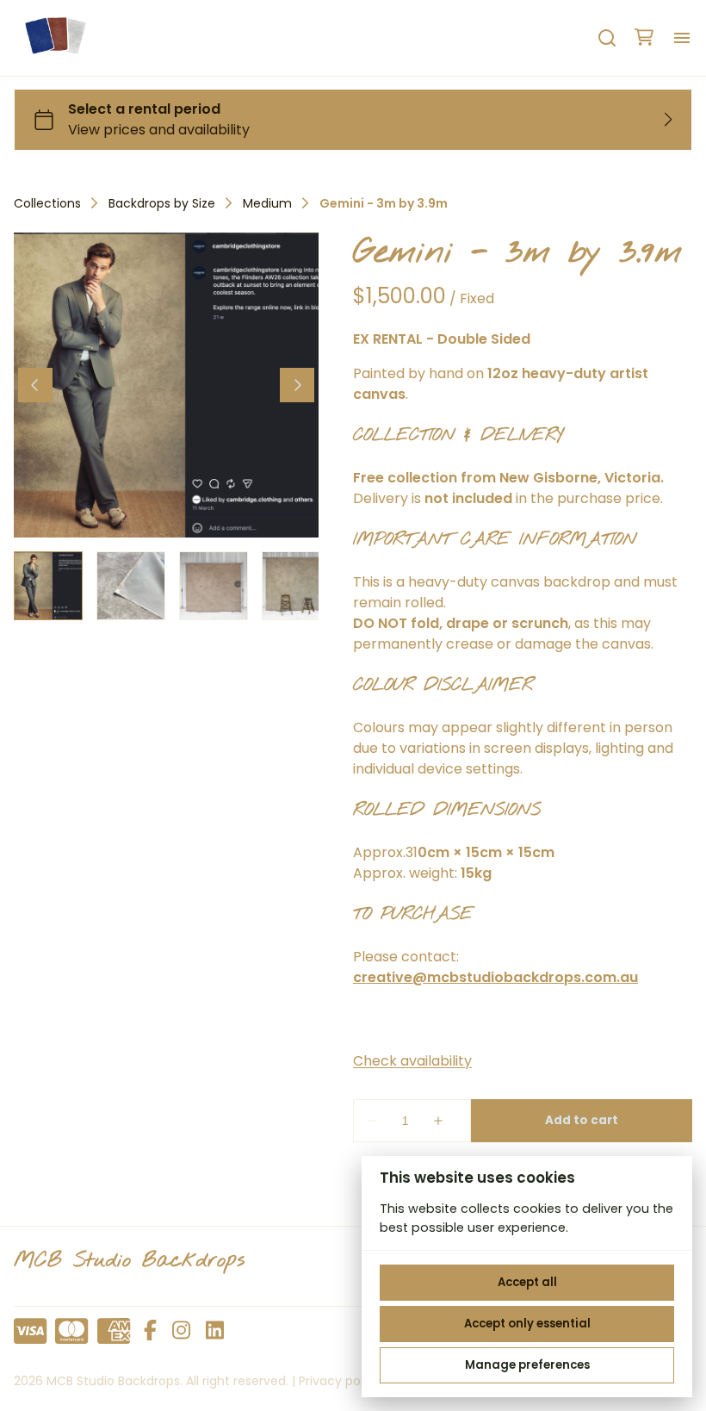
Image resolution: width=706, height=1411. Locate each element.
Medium (267, 203)
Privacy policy (340, 1380)
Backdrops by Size (161, 203)
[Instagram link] (181, 1330)
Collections (47, 203)
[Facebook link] (150, 1330)
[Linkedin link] (215, 1330)
